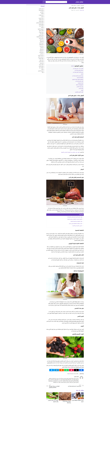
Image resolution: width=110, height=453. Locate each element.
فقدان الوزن (41, 60)
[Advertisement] (65, 19)
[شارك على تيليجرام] (56, 370)
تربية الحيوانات (41, 32)
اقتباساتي (41, 12)
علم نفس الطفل (40, 57)
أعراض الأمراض (41, 9)
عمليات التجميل (41, 58)
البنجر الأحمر (81, 88)
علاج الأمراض (41, 52)
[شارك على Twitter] (76, 370)
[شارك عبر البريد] (71, 370)
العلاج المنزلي (41, 21)
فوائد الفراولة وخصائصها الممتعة (76, 221)
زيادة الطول (41, 40)
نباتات (42, 72)
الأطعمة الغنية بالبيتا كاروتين (77, 79)
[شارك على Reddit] (61, 370)
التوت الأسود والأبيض (79, 92)
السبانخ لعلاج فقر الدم (79, 70)
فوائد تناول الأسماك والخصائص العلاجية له (74, 217)
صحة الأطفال (41, 44)
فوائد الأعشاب (41, 61)
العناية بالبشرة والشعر (39, 23)
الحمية (42, 16)
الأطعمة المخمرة (80, 77)
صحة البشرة (41, 46)
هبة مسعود (82, 10)
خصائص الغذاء (73, 5)
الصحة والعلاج (41, 19)
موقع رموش (79, 2)
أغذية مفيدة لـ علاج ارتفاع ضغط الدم (74, 385)
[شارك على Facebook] (81, 370)
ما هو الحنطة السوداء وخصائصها (67, 402)
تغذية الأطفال (41, 35)
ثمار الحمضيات (80, 83)
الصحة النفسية (41, 18)
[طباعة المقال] (52, 370)
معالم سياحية (41, 64)
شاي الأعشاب (41, 43)
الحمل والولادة (41, 15)
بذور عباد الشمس (80, 86)
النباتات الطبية (41, 30)
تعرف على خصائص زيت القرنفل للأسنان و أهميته (70, 152)
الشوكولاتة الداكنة (79, 85)
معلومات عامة (41, 67)
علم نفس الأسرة (40, 55)
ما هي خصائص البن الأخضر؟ (77, 226)
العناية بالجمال (41, 24)
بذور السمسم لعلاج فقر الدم (77, 76)
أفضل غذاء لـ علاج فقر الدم (78, 68)
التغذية (42, 13)
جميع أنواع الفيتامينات (39, 37)
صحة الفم (41, 47)
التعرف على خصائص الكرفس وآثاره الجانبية (53, 401)
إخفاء (73, 66)
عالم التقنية (41, 50)
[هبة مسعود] (81, 377)
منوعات (42, 69)
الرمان (82, 74)
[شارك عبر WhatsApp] (66, 370)
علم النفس (41, 54)
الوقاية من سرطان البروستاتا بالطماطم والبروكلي (54, 386)
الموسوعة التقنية (40, 29)
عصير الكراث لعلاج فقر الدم (78, 72)
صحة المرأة (41, 49)
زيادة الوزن (41, 41)
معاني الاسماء (41, 66)
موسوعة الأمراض (40, 71)
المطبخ (42, 27)
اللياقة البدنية (41, 26)
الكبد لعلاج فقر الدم (79, 81)
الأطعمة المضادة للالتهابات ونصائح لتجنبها (74, 219)
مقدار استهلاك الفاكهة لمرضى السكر (75, 223)
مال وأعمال (41, 63)
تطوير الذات (41, 33)
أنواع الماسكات (41, 10)
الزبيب (82, 90)
